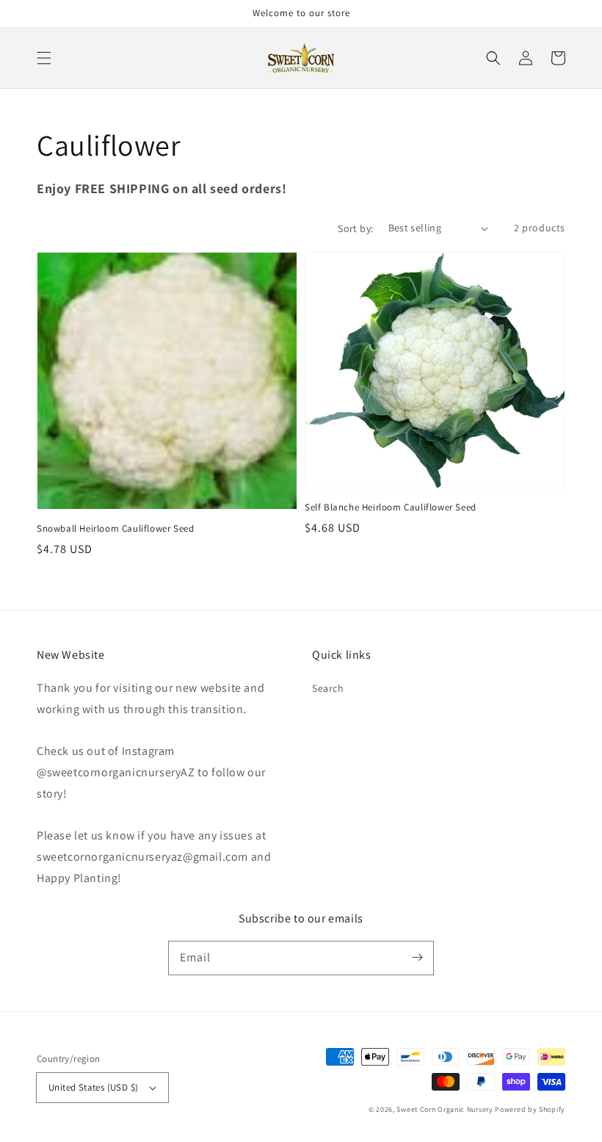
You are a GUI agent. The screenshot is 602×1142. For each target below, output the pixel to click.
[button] (44, 58)
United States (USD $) (93, 1087)
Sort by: (355, 228)
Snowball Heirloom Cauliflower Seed (115, 528)
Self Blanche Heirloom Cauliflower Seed (390, 507)
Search (328, 688)
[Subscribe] (417, 958)
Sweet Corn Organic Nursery (444, 1109)
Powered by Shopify (530, 1109)
